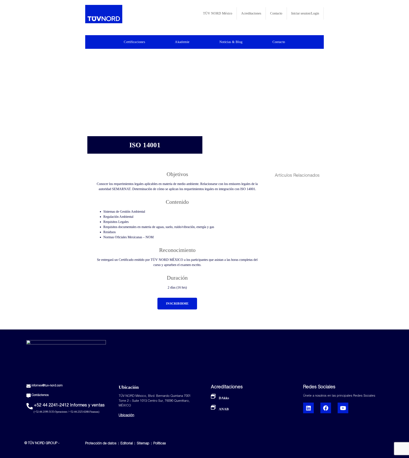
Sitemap (143, 443)
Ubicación (126, 415)
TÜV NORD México (217, 13)
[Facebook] (325, 408)
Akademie (182, 42)
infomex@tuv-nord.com (47, 385)
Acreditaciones (251, 13)
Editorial (127, 443)
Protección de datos (101, 443)
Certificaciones (134, 42)
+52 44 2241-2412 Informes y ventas (69, 405)
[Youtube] (343, 408)
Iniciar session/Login (305, 13)
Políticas (159, 443)
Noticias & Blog (231, 42)
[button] (177, 303)
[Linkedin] (308, 408)
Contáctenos (40, 395)
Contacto (276, 13)
